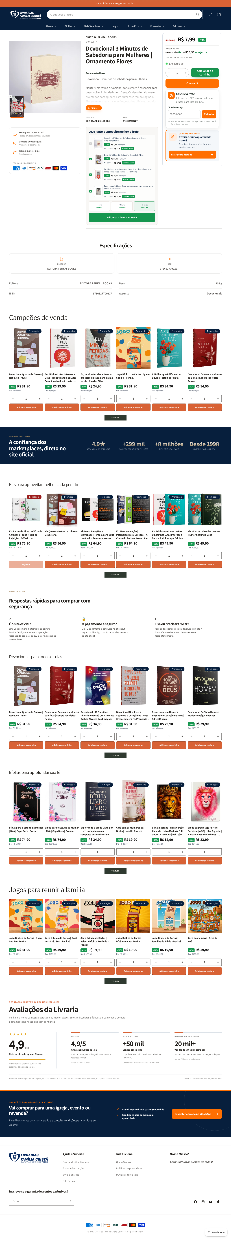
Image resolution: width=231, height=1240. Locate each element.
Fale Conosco (70, 1181)
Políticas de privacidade (129, 1168)
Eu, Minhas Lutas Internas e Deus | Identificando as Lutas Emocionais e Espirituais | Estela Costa (128, 170)
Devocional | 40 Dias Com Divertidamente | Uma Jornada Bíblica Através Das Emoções (97, 715)
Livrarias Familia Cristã (106, 1231)
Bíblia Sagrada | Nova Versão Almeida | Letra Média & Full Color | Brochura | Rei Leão (168, 831)
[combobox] (124, 14)
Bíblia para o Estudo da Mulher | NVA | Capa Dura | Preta (26, 829)
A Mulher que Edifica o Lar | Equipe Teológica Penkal (167, 376)
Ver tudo (115, 417)
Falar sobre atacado (181, 154)
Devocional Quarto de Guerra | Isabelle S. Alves (123, 155)
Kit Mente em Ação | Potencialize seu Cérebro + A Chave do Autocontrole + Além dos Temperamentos (133, 535)
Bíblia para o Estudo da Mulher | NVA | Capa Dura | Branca (62, 829)
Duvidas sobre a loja (127, 1174)
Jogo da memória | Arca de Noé (202, 939)
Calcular (209, 114)
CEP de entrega (176, 107)
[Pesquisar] (197, 14)
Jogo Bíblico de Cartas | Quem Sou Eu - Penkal (133, 376)
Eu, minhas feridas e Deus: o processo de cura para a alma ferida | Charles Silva (128, 187)
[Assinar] (70, 1201)
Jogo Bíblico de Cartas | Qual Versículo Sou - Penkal (61, 939)
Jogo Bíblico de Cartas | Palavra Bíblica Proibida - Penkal (94, 941)
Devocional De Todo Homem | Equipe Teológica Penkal (204, 713)
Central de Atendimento (76, 1162)
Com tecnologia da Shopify (130, 1231)
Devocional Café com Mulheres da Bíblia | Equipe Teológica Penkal (205, 378)
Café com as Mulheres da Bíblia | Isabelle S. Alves (129, 829)
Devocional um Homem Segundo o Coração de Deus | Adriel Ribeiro (168, 715)
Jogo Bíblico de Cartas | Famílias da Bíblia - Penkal (166, 939)
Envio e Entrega (71, 1174)
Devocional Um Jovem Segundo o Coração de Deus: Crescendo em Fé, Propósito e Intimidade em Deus (132, 715)
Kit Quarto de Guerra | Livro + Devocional (61, 533)
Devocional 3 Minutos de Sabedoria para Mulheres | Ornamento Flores (125, 139)
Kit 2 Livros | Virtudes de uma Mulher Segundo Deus (204, 533)
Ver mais (92, 107)
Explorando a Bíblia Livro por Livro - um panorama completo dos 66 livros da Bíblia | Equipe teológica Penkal (96, 831)
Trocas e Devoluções (74, 1168)
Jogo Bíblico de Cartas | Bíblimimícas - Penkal (129, 939)
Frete (168, 57)
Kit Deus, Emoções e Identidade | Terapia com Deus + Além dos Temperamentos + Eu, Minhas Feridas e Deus (97, 535)
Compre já (192, 83)
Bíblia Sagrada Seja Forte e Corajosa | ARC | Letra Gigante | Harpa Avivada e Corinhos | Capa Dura (205, 831)
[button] (219, 14)
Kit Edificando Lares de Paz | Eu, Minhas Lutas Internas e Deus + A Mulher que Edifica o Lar (168, 535)
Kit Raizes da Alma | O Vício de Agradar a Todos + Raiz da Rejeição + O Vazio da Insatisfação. (25, 535)
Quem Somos (123, 1162)
